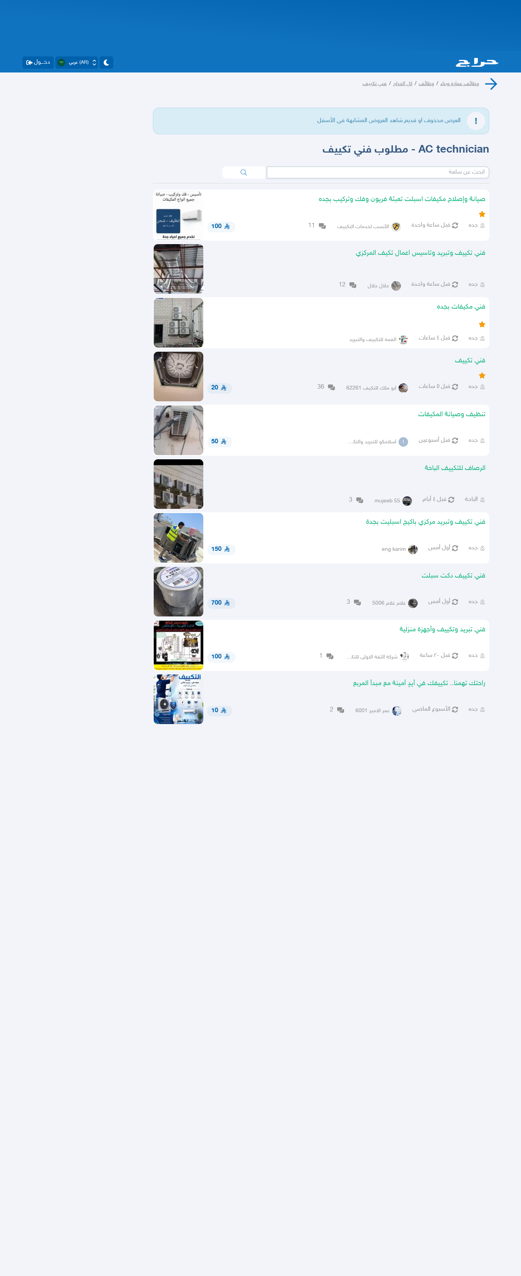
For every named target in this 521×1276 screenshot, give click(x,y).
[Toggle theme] (106, 62)
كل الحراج (402, 83)
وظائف (426, 83)
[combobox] (378, 172)
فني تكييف (375, 83)
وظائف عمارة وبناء (460, 83)
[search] (243, 172)
